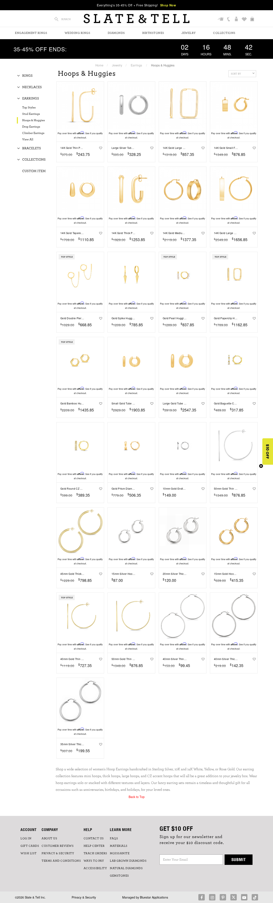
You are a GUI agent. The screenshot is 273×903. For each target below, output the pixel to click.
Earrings (136, 65)
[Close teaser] (261, 466)
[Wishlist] (244, 19)
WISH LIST (28, 853)
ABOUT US (49, 838)
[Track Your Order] (221, 19)
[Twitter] (233, 897)
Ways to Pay (94, 860)
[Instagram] (212, 897)
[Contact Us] (228, 19)
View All (27, 139)
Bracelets (31, 148)
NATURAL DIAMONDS (126, 868)
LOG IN (25, 838)
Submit (238, 859)
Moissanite (119, 853)
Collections (224, 33)
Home (99, 65)
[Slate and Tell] (136, 18)
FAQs (114, 838)
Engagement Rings (31, 33)
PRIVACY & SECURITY (58, 853)
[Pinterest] (223, 897)
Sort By (236, 73)
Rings (27, 75)
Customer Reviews (58, 845)
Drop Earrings (31, 126)
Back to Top (137, 797)
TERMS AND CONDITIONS (61, 860)
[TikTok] (255, 897)
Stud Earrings (31, 113)
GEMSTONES (119, 875)
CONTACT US (94, 838)
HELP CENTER (94, 845)
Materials (119, 845)
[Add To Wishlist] (100, 148)
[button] (267, 451)
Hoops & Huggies (33, 120)
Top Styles (29, 107)
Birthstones (153, 33)
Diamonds (116, 33)
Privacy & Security (84, 897)
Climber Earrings (33, 133)
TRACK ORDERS (95, 853)
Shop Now (168, 5)
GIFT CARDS (29, 845)
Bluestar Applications (154, 897)
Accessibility (95, 868)
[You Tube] (244, 897)
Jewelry (189, 33)
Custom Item (34, 171)
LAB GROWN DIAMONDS (128, 860)
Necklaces (32, 87)
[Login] (236, 19)
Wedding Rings (77, 33)
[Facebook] (201, 897)
